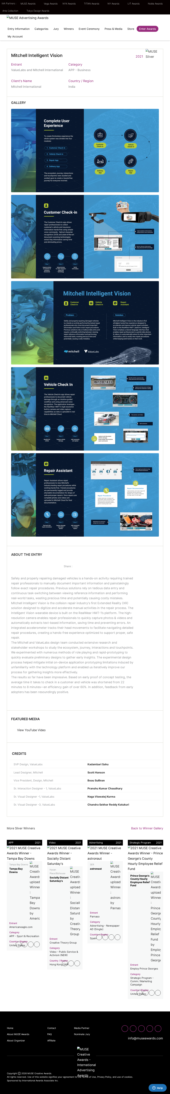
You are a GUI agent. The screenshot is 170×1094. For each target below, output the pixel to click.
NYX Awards (69, 3)
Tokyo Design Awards (38, 10)
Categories (41, 28)
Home (10, 1028)
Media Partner (81, 1028)
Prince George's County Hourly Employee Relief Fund (140, 880)
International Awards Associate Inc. (40, 1080)
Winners (69, 28)
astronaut (96, 868)
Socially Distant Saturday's (59, 879)
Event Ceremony (89, 28)
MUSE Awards (28, 3)
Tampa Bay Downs (16, 870)
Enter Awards (147, 28)
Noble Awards (155, 3)
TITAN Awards (92, 3)
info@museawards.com (145, 1038)
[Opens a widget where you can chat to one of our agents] (157, 1088)
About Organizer (16, 1040)
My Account (15, 36)
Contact (51, 1028)
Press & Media (113, 28)
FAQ (49, 1034)
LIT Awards (134, 3)
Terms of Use (89, 1077)
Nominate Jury (82, 1034)
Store (130, 28)
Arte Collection (10, 10)
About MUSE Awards (18, 1034)
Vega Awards (51, 3)
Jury (56, 28)
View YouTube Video (31, 730)
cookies (128, 1077)
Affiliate (51, 1040)
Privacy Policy (104, 1077)
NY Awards (114, 3)
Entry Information (19, 28)
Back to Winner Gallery (146, 828)
